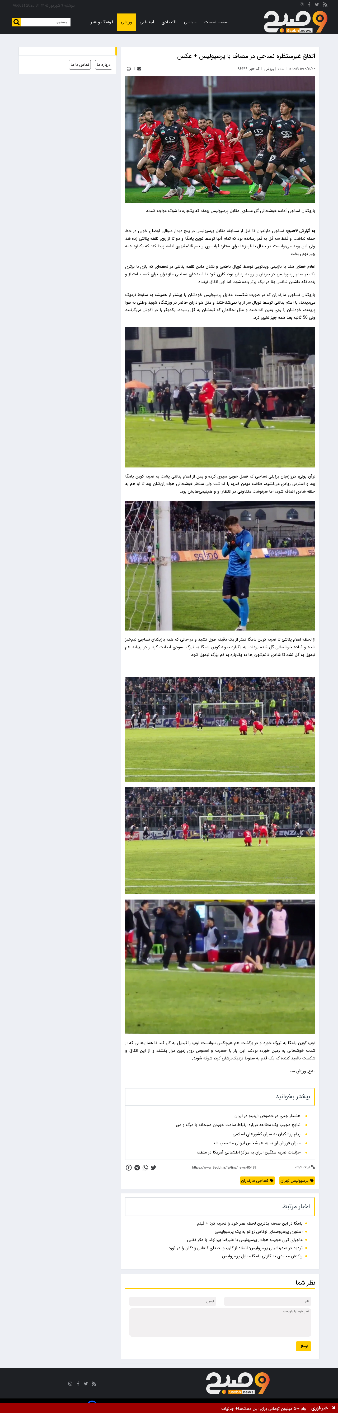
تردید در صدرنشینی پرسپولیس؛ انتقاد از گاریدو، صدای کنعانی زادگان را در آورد (236, 1248)
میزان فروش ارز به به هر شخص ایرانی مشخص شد (257, 1143)
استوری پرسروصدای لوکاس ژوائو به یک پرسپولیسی (259, 1231)
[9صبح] (295, 22)
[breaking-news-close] (334, 1408)
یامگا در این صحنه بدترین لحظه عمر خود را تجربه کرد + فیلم (250, 1223)
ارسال (303, 1346)
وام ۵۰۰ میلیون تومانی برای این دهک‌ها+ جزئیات (263, 1408)
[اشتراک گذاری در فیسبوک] (128, 1167)
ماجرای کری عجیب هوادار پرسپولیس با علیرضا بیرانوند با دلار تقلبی (245, 1239)
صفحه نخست (216, 22)
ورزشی (126, 22)
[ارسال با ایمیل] (139, 69)
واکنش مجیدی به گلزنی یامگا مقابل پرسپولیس (262, 1256)
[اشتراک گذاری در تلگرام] (137, 1167)
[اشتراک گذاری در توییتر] (153, 1167)
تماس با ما (80, 64)
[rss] (325, 5)
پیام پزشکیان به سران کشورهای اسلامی (267, 1134)
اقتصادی (169, 22)
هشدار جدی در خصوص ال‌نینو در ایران (267, 1116)
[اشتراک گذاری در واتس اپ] (145, 1167)
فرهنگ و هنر (102, 22)
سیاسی (190, 22)
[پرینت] (128, 69)
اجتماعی (147, 22)
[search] (16, 22)
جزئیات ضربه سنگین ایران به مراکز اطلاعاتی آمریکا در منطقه (248, 1152)
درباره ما (104, 64)
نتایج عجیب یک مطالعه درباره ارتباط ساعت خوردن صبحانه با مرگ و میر (238, 1125)
